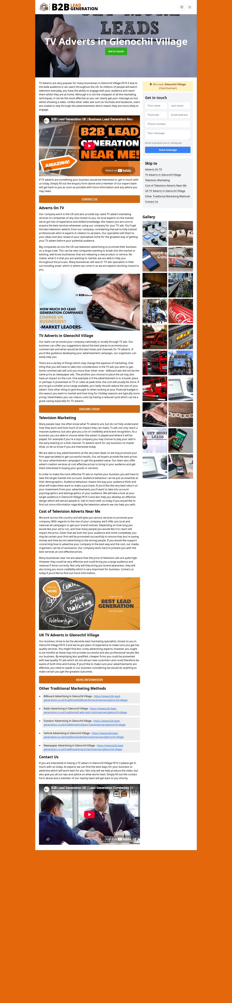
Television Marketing (157, 180)
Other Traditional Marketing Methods (167, 196)
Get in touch (116, 51)
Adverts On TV (153, 169)
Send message (168, 150)
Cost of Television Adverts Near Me (166, 185)
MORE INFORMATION (89, 679)
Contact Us (151, 201)
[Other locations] (181, 7)
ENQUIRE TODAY (89, 409)
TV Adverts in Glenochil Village (163, 175)
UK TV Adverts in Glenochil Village (165, 191)
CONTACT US (89, 199)
